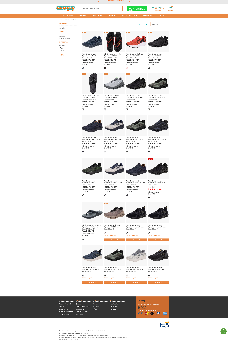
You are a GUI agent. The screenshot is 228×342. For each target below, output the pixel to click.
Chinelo (62, 51)
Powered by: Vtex (63, 339)
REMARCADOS (148, 16)
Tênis (61, 48)
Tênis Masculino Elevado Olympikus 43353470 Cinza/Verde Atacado (112, 96)
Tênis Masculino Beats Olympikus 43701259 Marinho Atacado (157, 138)
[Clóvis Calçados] (65, 8)
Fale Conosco (80, 314)
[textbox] (102, 8)
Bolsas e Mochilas (129, 16)
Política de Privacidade (66, 311)
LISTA (146, 24)
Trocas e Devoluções (65, 304)
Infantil (112, 16)
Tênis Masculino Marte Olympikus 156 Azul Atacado (91, 268)
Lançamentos (67, 16)
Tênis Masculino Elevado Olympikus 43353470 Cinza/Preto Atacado (112, 226)
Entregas (61, 306)
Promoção (113, 309)
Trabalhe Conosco (82, 311)
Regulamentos (63, 309)
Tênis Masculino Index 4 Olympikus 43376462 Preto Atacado (156, 268)
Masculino (97, 16)
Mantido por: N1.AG (75, 339)
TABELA (139, 24)
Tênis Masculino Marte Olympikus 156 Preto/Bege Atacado (134, 226)
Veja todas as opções (64, 38)
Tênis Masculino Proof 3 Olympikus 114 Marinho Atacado (89, 55)
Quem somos (80, 304)
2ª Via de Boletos (64, 314)
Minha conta (158, 10)
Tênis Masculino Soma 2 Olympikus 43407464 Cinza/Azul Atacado (114, 138)
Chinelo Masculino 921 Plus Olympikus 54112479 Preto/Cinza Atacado (90, 96)
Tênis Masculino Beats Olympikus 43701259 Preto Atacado (156, 55)
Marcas (163, 16)
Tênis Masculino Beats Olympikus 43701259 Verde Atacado (156, 96)
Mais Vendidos (114, 304)
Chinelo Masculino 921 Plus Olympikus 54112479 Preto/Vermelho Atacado (112, 55)
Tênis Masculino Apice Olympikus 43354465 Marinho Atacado (91, 138)
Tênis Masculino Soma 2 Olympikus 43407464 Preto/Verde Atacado (89, 182)
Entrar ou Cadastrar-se (161, 8)
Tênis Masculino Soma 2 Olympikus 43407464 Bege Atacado (134, 268)
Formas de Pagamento (83, 306)
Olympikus (73, 19)
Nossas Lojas (80, 309)
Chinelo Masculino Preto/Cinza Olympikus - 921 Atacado (91, 226)
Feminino (83, 16)
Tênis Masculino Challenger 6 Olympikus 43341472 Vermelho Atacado (136, 55)
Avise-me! (114, 240)
